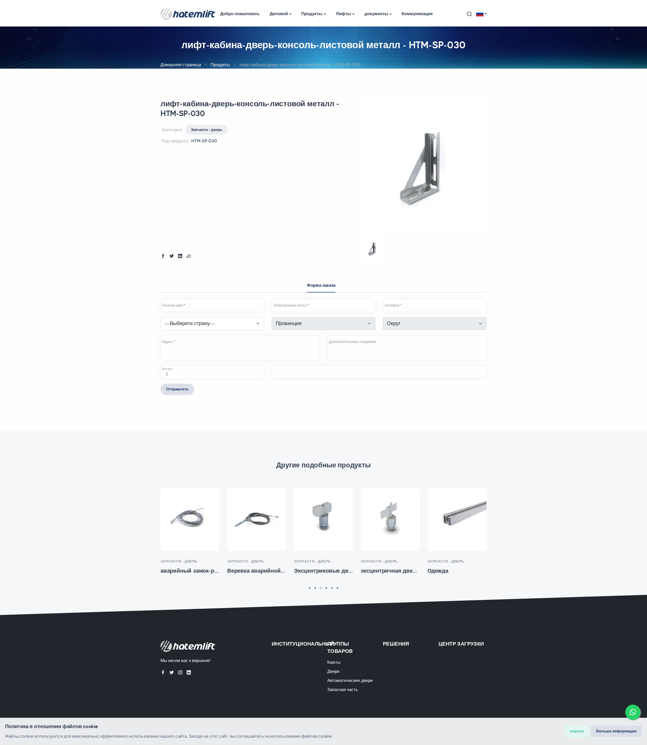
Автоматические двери (350, 680)
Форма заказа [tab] (321, 285)
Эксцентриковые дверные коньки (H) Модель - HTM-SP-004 (323, 523)
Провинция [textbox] (289, 323)
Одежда (457, 523)
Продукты (311, 13)
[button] (469, 14)
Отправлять (177, 389)
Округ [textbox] (393, 323)
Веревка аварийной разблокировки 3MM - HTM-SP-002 (257, 523)
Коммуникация (417, 13)
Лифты (343, 13)
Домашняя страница (180, 64)
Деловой (279, 13)
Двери (333, 671)
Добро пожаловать (240, 13)
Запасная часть (342, 689)
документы (376, 13)
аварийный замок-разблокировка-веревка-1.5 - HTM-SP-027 (190, 523)
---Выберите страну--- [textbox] (190, 323)
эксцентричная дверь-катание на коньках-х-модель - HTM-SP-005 (390, 523)
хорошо (577, 731)
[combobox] (212, 323)
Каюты (333, 662)
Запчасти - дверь (206, 129)
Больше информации (616, 731)
